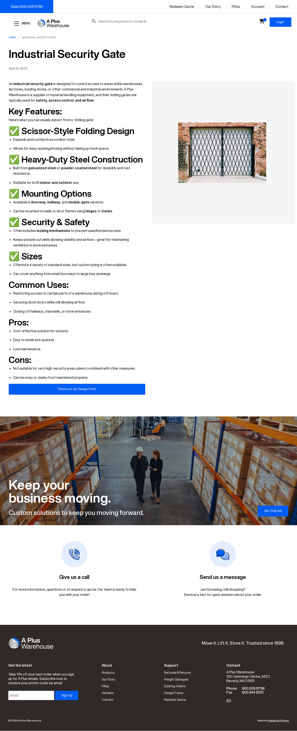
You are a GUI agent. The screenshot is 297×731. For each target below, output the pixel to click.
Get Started (273, 510)
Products (108, 672)
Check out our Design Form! (77, 389)
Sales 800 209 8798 (27, 6)
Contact (281, 6)
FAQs (236, 6)
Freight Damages (176, 679)
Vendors (107, 692)
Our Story (213, 6)
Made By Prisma (279, 720)
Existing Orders (174, 686)
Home (12, 37)
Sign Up (66, 695)
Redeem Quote (182, 6)
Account (257, 6)
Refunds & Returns (177, 672)
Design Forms (173, 692)
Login (280, 21)
